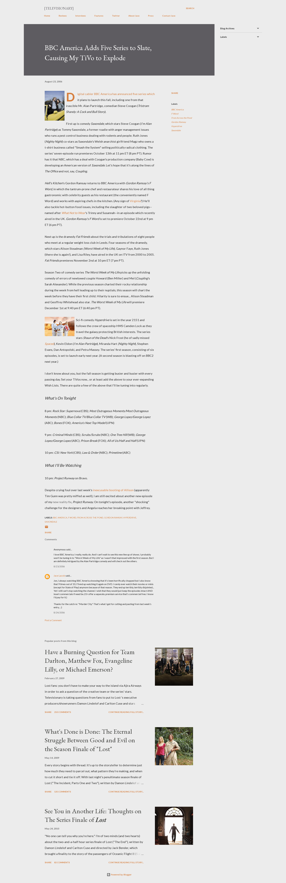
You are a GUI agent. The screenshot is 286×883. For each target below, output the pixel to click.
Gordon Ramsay (178, 122)
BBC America (177, 109)
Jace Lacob (59, 575)
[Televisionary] (59, 8)
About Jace (133, 15)
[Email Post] (46, 528)
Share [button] (174, 93)
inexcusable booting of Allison (113, 490)
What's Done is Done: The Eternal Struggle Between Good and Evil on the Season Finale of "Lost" (90, 740)
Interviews (80, 15)
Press (151, 15)
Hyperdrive (176, 126)
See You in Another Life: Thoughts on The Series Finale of (93, 815)
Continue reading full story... (126, 712)
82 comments (62, 862)
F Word (174, 113)
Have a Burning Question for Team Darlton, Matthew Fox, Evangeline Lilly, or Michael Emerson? (90, 660)
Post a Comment (53, 620)
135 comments (62, 791)
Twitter (116, 15)
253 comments (62, 712)
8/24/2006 (59, 612)
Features (98, 15)
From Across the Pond (181, 118)
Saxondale (176, 130)
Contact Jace (168, 15)
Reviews (63, 15)
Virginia (135, 201)
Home (47, 15)
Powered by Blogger (121, 874)
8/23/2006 (59, 566)
